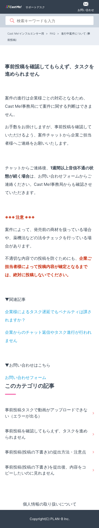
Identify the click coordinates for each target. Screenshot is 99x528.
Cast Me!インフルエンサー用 (25, 33)
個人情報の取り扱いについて (49, 504)
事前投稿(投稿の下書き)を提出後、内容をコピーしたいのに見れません (45, 470)
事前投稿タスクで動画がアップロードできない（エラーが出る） (46, 413)
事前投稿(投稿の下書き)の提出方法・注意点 (45, 452)
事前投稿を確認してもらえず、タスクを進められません (46, 434)
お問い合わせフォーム (25, 377)
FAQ (52, 33)
